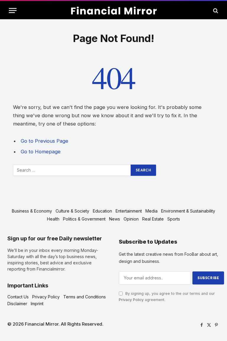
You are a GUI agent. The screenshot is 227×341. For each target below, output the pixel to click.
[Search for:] (72, 170)
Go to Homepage (41, 152)
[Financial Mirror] (113, 10)
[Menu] (13, 10)
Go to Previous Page (44, 141)
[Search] (215, 10)
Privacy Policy (131, 299)
